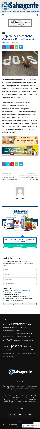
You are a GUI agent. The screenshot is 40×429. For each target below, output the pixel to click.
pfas (25, 346)
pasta (8, 346)
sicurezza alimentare (14, 353)
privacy (4, 350)
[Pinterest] (12, 47)
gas (29, 337)
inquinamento (27, 340)
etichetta (13, 336)
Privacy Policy (21, 425)
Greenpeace (17, 340)
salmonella (22, 350)
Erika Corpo (6, 42)
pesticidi (16, 346)
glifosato (8, 340)
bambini (24, 327)
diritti (4, 337)
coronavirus (24, 334)
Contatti (20, 421)
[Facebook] (4, 47)
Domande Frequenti (20, 426)
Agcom (5, 324)
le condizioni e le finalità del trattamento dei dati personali (17, 291)
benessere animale (8, 331)
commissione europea (9, 333)
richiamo (11, 350)
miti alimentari (21, 343)
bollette (18, 331)
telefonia (29, 353)
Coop (17, 334)
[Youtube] (30, 414)
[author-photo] (20, 196)
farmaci (19, 337)
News (3, 32)
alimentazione (19, 324)
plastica (30, 346)
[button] (3, 15)
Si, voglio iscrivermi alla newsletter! (20, 304)
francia (24, 337)
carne (23, 330)
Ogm (4, 346)
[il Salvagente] (20, 6)
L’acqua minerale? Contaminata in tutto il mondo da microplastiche (9, 178)
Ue (7, 356)
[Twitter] (8, 47)
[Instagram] (15, 414)
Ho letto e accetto (17, 291)
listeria (4, 343)
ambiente (6, 327)
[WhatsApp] (16, 47)
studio (23, 353)
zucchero (11, 356)
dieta (31, 334)
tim (4, 356)
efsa (8, 337)
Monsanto (29, 343)
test (35, 353)
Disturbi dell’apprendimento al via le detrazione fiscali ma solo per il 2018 (29, 178)
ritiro (16, 350)
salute (29, 349)
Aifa (9, 324)
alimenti (30, 324)
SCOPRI (20, 246)
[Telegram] (21, 47)
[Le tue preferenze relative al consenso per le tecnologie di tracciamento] (30, 425)
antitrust (14, 327)
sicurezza (5, 353)
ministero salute (12, 343)
